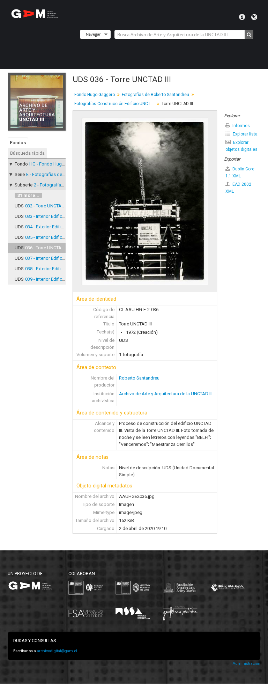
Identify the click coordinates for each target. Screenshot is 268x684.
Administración (246, 663)
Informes (240, 125)
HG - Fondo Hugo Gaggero (56, 164)
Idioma (254, 17)
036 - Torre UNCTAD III (47, 247)
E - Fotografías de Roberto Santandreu (65, 174)
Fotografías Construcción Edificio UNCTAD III (115, 103)
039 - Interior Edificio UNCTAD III (57, 279)
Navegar (93, 34)
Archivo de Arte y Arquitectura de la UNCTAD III (166, 393)
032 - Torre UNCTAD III (47, 205)
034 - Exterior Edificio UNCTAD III (57, 226)
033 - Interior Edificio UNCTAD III (57, 216)
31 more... (28, 195)
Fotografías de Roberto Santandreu (155, 94)
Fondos (18, 142)
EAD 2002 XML (238, 188)
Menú (242, 17)
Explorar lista (245, 134)
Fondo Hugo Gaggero (94, 94)
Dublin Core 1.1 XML (239, 172)
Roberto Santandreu (139, 378)
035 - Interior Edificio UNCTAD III (57, 237)
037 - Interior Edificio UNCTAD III (57, 258)
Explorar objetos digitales (241, 146)
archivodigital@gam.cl (57, 651)
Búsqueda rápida (27, 153)
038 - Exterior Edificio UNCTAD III (57, 268)
